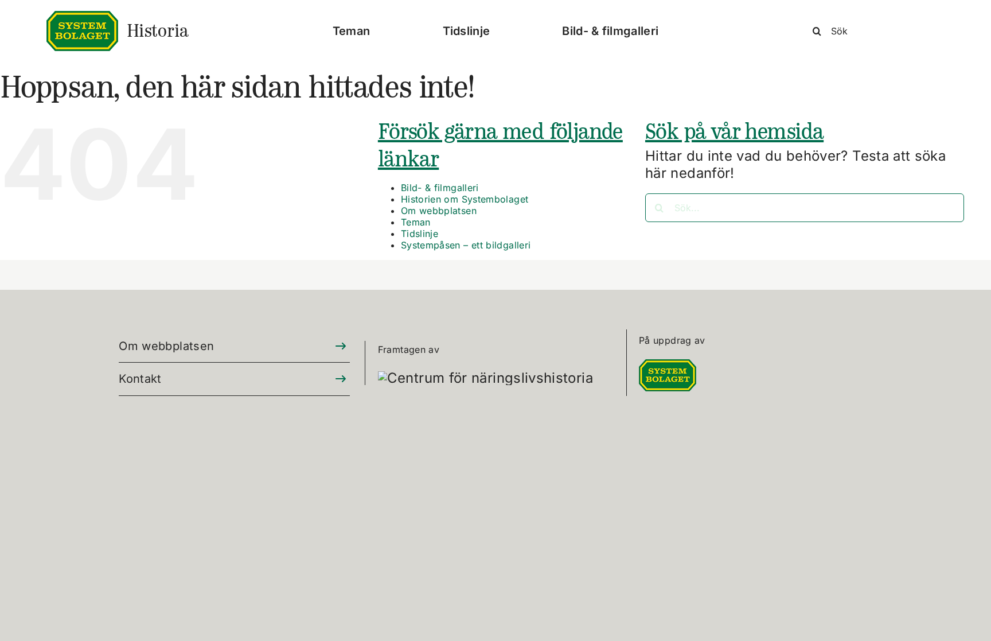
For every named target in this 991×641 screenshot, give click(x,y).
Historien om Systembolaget (464, 199)
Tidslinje (419, 233)
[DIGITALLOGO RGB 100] (667, 366)
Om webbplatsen (439, 210)
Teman (416, 222)
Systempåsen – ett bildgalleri (465, 245)
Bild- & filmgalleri (440, 187)
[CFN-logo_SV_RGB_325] (485, 378)
